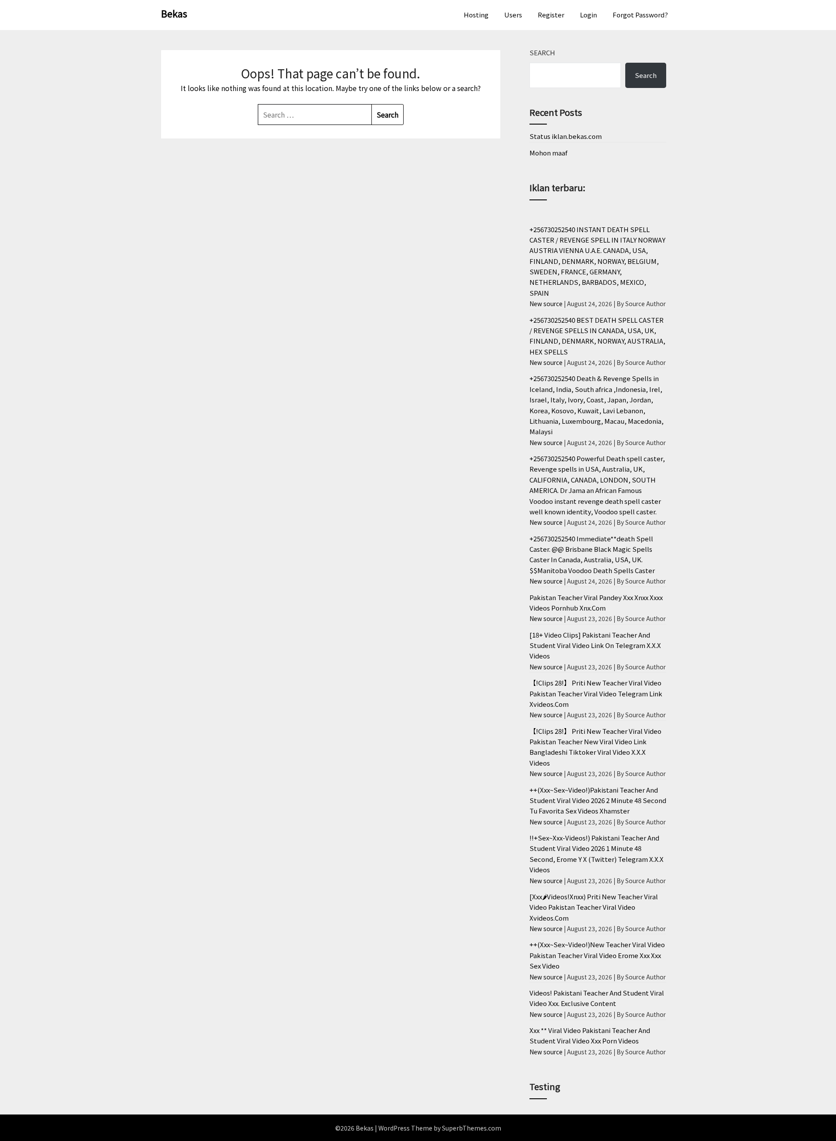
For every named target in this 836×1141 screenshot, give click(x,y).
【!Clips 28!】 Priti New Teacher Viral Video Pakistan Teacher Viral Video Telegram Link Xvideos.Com (595, 693)
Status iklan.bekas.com (565, 136)
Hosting (476, 14)
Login (588, 14)
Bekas (174, 13)
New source (546, 303)
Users (513, 14)
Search (542, 52)
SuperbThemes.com (471, 1128)
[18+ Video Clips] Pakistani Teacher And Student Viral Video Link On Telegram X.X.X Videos (595, 645)
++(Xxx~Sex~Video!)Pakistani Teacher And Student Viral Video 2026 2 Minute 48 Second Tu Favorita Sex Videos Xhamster (597, 800)
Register (551, 14)
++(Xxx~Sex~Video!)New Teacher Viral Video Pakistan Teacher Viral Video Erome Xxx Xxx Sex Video (597, 955)
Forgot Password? (640, 14)
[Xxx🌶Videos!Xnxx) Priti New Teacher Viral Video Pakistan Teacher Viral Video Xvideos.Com (593, 907)
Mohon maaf (548, 152)
